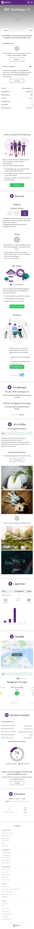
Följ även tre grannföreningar (12, 475)
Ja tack (17, 479)
